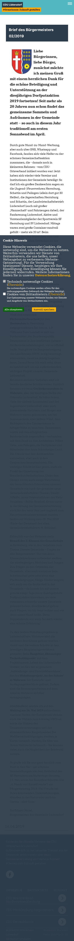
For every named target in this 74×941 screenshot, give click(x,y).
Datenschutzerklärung (52, 275)
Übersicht (15, 285)
